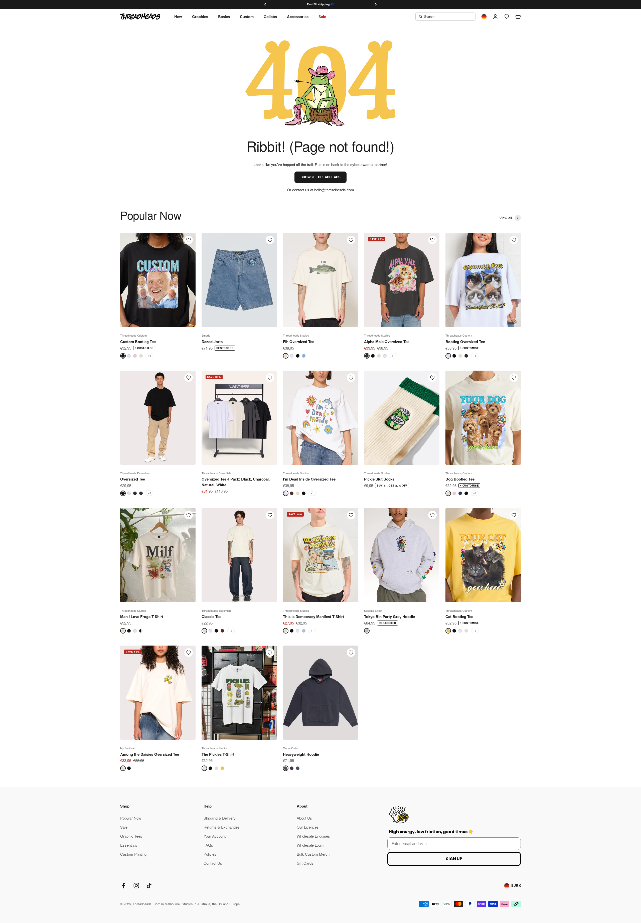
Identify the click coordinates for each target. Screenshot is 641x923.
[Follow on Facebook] (123, 885)
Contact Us (213, 863)
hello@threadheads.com (334, 189)
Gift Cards (305, 863)
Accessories (297, 16)
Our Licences (308, 827)
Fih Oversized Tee (298, 341)
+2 (474, 493)
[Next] (376, 4)
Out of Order (290, 748)
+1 (393, 355)
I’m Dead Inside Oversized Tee (309, 479)
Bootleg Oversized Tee (465, 341)
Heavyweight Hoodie (301, 754)
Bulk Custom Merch (313, 854)
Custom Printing (133, 854)
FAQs (208, 845)
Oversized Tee (132, 479)
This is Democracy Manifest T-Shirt (313, 616)
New (178, 16)
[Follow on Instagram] (136, 885)
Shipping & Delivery (220, 818)
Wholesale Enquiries (313, 836)
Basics (224, 16)
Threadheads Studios (296, 335)
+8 (149, 355)
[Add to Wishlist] (188, 240)
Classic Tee (211, 616)
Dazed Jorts (212, 341)
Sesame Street (373, 610)
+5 (474, 355)
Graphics (200, 16)
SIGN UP (454, 859)
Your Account (215, 836)
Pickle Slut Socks (379, 479)
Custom (247, 16)
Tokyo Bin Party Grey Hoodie (389, 616)
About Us (304, 818)
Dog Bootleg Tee (459, 479)
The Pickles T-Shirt (218, 754)
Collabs (270, 16)
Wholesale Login (310, 845)
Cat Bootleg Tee (459, 616)
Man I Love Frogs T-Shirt (141, 616)
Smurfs (206, 335)
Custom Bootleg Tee (138, 341)
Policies (210, 854)
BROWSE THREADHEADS (320, 177)
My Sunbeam (128, 748)
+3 (474, 630)
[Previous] (265, 4)
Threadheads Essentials (135, 473)
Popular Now (130, 818)
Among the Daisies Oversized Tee (149, 754)
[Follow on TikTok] (149, 885)
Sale (322, 16)
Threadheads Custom (133, 335)
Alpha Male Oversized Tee (386, 341)
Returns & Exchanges (222, 827)
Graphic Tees (131, 836)
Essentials (128, 845)
